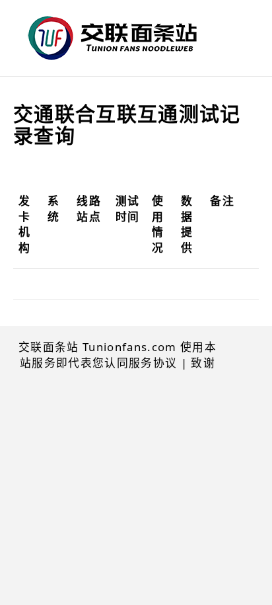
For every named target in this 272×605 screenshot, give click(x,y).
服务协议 (153, 362)
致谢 (203, 362)
